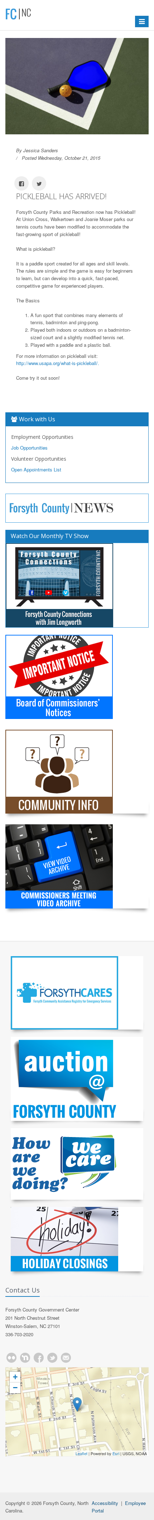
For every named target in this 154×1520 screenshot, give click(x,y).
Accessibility (105, 1503)
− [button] (15, 1387)
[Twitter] (52, 1358)
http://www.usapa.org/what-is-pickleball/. (57, 363)
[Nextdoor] (25, 1358)
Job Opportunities (29, 447)
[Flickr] (11, 1358)
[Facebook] (39, 1358)
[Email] (66, 1358)
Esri (115, 1453)
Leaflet (81, 1453)
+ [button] (15, 1376)
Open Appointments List (36, 469)
